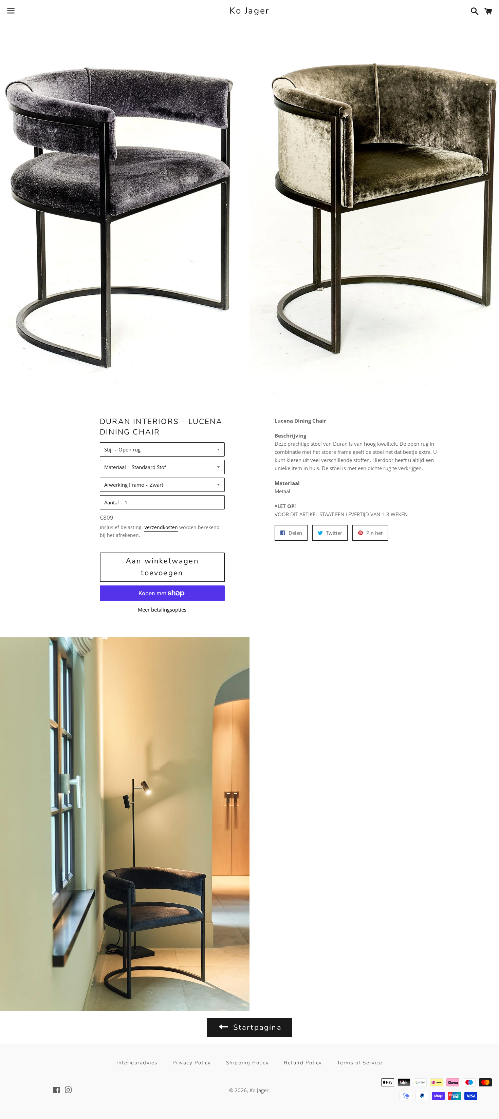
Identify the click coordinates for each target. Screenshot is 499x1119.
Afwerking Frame (124, 484)
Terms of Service (360, 1062)
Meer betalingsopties (162, 609)
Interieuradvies (137, 1062)
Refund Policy (303, 1062)
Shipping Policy (247, 1062)
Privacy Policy (191, 1062)
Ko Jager (249, 11)
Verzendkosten (161, 527)
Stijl (108, 449)
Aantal (111, 502)
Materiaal (115, 467)
